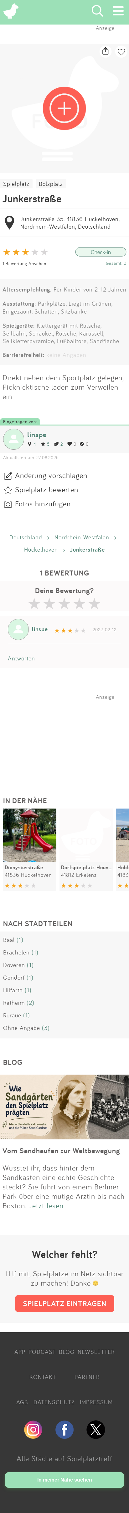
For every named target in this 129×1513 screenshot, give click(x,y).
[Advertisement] (68, 739)
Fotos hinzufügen (43, 503)
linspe (37, 434)
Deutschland (25, 537)
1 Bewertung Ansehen (24, 263)
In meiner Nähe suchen (64, 1479)
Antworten (21, 658)
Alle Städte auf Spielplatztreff (64, 1458)
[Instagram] (33, 1436)
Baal (9, 939)
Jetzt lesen (46, 1205)
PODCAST (42, 1351)
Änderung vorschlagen (51, 475)
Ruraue (12, 1015)
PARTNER (87, 1377)
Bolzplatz (51, 183)
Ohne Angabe (21, 1028)
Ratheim (14, 1002)
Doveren (14, 965)
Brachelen (16, 952)
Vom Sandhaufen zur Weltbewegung (61, 1150)
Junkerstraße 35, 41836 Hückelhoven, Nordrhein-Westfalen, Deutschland (70, 222)
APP (19, 1351)
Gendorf (14, 977)
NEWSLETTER (96, 1351)
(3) (46, 1028)
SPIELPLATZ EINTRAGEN (64, 1303)
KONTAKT (42, 1377)
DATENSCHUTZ (54, 1402)
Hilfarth (13, 990)
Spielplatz (16, 183)
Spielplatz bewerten (46, 489)
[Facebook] (64, 1436)
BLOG (67, 1351)
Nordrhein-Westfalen (81, 537)
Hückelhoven (41, 549)
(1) (20, 939)
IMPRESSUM (96, 1402)
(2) (30, 1002)
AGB (22, 1402)
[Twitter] (95, 1436)
